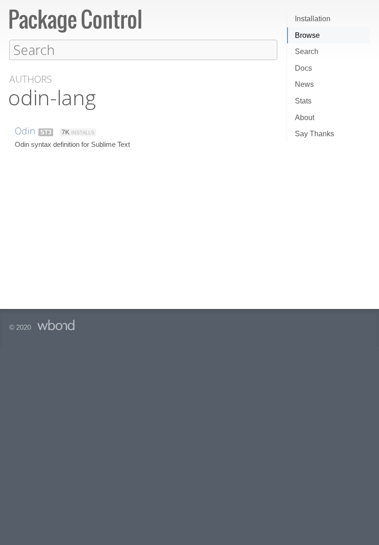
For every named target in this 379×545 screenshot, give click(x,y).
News (304, 84)
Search (306, 51)
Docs (303, 68)
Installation (312, 19)
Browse (307, 35)
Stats (303, 101)
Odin (25, 130)
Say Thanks (314, 134)
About (304, 117)
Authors (30, 79)
